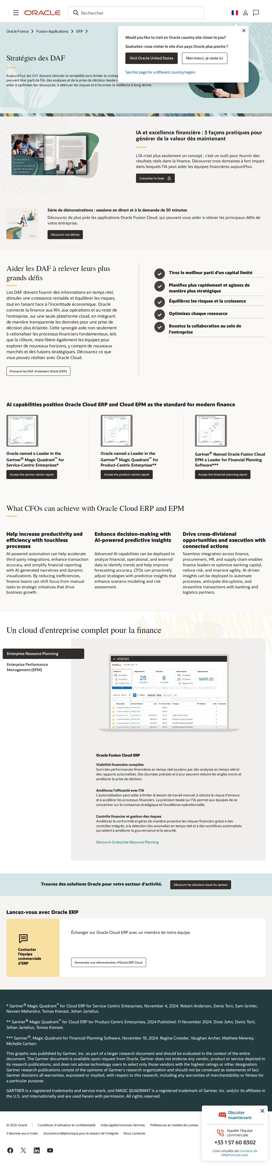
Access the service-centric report (32, 474)
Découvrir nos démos (65, 234)
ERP (79, 31)
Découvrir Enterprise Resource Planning (127, 842)
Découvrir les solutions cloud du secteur (201, 885)
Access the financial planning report (222, 474)
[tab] (43, 654)
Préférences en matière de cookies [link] (174, 1125)
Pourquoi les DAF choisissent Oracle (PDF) (38, 371)
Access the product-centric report (126, 474)
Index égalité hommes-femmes (123, 1125)
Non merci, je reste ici (204, 58)
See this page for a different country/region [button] (160, 72)
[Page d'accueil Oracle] (42, 12)
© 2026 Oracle (16, 1125)
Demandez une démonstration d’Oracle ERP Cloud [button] (109, 962)
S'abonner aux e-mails (22, 1133)
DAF (35, 76)
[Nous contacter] (256, 13)
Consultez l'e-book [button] (151, 178)
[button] (16, 13)
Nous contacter (134, 1133)
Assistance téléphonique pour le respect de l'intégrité (80, 1133)
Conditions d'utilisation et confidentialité (66, 1125)
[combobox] (136, 12)
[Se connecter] (245, 13)
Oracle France (17, 31)
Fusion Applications (52, 31)
